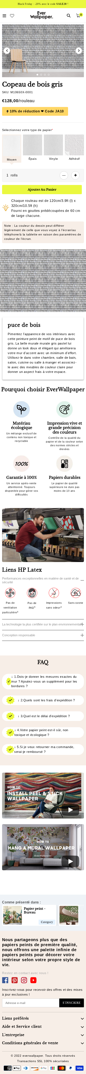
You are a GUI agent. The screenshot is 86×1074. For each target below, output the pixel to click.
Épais (33, 158)
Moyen (12, 159)
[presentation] (7, 51)
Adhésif (74, 158)
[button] (37, 74)
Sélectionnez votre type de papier (27, 130)
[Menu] (4, 15)
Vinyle (53, 158)
